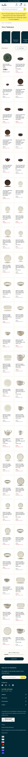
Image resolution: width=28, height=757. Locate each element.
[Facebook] (2, 685)
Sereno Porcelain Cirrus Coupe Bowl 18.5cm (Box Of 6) (7, 489)
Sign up (23, 677)
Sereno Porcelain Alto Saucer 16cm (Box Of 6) (7, 390)
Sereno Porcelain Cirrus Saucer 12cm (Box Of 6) (7, 638)
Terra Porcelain (6, 40)
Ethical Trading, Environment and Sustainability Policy (14, 730)
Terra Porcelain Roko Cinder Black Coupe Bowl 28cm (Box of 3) (7, 116)
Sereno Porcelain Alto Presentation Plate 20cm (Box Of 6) (20, 267)
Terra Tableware (8, 22)
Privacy (3, 724)
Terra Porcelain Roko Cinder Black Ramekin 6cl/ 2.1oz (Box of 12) (7, 91)
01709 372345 (16, 1)
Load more (14, 658)
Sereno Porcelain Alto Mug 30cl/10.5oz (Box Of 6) (20, 440)
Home (3, 22)
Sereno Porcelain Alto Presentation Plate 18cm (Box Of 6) (20, 241)
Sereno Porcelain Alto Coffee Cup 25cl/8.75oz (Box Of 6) (20, 391)
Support (4, 694)
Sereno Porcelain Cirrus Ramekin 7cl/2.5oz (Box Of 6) (7, 588)
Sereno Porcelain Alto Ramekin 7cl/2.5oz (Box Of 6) (20, 341)
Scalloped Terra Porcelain (25, 40)
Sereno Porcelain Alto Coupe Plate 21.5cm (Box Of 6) (7, 217)
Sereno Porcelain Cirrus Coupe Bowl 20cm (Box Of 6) (20, 538)
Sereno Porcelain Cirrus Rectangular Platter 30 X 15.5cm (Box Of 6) (20, 614)
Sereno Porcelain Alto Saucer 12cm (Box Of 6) (7, 415)
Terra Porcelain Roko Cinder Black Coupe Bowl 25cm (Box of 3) (20, 66)
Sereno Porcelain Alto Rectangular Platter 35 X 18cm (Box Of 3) (7, 365)
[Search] (24, 9)
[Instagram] (6, 685)
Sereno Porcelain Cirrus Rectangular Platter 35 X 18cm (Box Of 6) (20, 588)
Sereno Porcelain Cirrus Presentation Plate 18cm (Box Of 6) (7, 514)
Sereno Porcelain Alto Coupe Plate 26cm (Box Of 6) (20, 217)
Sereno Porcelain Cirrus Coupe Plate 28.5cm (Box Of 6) (20, 489)
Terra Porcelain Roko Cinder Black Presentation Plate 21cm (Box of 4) (7, 141)
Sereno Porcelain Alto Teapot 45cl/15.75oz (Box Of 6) (7, 440)
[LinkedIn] (13, 685)
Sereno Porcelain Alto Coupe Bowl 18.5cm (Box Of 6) (7, 291)
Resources (4, 698)
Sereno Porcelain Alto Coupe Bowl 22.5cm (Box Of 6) (20, 291)
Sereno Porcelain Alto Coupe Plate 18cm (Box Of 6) (20, 191)
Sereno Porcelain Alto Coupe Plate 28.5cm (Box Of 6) (7, 266)
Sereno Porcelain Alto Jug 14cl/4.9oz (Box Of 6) (20, 365)
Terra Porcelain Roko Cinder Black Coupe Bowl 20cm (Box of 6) (20, 167)
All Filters (21, 48)
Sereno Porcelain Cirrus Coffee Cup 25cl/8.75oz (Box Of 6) (20, 639)
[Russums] (4, 5)
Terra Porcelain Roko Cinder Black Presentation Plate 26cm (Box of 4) (20, 91)
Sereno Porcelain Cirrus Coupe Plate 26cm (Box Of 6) (7, 538)
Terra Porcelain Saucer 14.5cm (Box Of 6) (7, 65)
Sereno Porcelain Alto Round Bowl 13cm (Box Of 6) (6, 341)
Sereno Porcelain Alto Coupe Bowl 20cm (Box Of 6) (19, 316)
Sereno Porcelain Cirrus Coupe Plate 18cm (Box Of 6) (7, 465)
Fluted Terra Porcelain (15, 40)
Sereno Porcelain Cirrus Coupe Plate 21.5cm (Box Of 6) (20, 465)
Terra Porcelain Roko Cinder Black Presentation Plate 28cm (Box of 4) (7, 192)
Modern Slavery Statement (8, 727)
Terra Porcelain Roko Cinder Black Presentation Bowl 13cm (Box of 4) (20, 141)
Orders (3, 704)
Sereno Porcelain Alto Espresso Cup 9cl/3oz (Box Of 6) (20, 415)
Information (5, 701)
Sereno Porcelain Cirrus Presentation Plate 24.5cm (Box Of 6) (20, 563)
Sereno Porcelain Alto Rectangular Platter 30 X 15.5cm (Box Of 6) (7, 316)
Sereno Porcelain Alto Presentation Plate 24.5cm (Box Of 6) (7, 241)
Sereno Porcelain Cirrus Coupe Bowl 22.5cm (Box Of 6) (7, 563)
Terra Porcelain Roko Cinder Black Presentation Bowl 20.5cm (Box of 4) (20, 116)
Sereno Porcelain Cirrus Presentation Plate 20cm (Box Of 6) (20, 514)
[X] (9, 685)
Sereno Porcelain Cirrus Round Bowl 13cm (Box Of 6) (7, 613)
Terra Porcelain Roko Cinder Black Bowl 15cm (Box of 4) (7, 166)
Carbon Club (4, 732)
